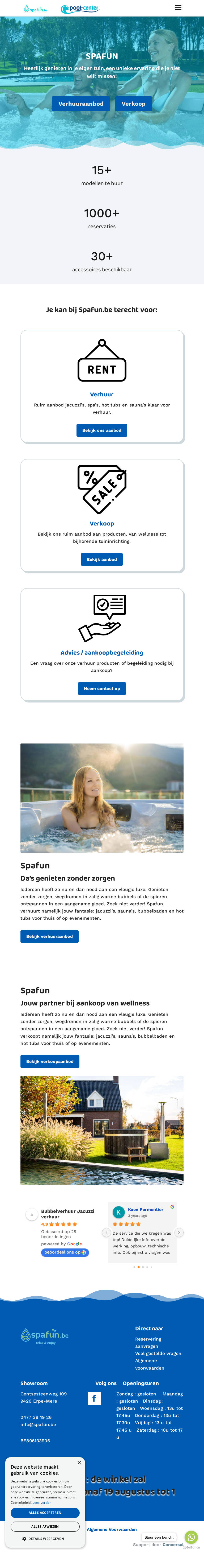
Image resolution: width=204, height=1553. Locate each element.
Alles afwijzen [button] (45, 1526)
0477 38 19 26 (36, 1417)
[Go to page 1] (138, 1267)
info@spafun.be (38, 1424)
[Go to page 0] (134, 1267)
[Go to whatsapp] (191, 1537)
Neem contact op (102, 688)
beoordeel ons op (62, 1252)
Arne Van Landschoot (150, 1209)
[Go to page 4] (151, 1267)
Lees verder (41, 1502)
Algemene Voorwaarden (112, 1529)
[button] (45, 1538)
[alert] (45, 1502)
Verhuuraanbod (81, 103)
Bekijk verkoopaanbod (50, 1061)
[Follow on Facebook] (94, 1398)
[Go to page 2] (143, 1267)
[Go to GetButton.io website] (191, 1547)
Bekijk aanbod (102, 559)
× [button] (79, 1463)
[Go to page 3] (147, 1267)
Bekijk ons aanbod (101, 430)
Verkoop (134, 103)
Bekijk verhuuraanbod (49, 936)
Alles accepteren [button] (45, 1512)
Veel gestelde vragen (158, 1353)
